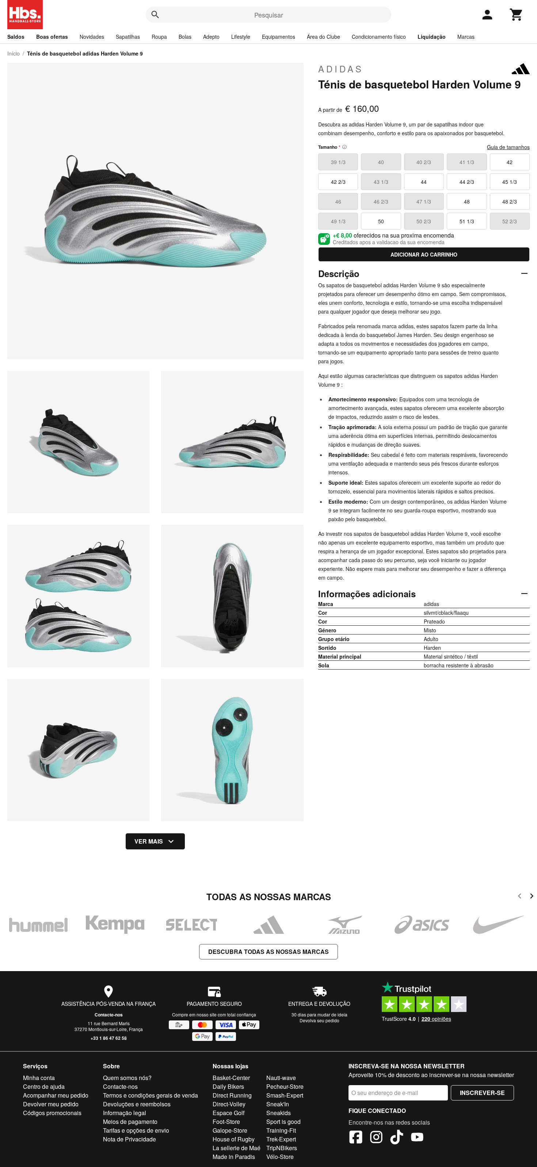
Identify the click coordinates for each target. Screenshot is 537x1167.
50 (381, 221)
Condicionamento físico (379, 36)
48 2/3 (509, 201)
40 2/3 (423, 162)
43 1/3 (381, 181)
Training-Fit (281, 1130)
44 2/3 (467, 181)
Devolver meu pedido (51, 1104)
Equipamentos (278, 36)
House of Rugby (234, 1139)
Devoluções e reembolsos (137, 1104)
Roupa (159, 36)
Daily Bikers (228, 1086)
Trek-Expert (281, 1139)
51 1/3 (467, 221)
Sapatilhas (128, 36)
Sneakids (278, 1113)
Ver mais (148, 841)
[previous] (519, 897)
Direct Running (232, 1095)
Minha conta (39, 1077)
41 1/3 (467, 162)
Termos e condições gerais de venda (150, 1095)
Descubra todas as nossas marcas (268, 951)
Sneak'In (277, 1104)
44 (424, 181)
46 (338, 201)
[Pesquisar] (155, 15)
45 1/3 (509, 181)
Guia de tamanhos (508, 147)
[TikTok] (396, 1138)
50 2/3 (423, 221)
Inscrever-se (482, 1092)
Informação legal (124, 1113)
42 (510, 162)
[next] (531, 897)
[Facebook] (356, 1138)
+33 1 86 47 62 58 (109, 1038)
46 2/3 (381, 201)
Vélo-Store (280, 1156)
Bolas (185, 36)
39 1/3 (338, 162)
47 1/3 (423, 201)
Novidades (92, 36)
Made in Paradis (234, 1156)
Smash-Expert (284, 1095)
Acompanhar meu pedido (55, 1095)
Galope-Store (230, 1130)
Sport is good (283, 1121)
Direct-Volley (229, 1104)
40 (381, 162)
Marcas (466, 36)
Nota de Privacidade (129, 1139)
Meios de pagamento (130, 1121)
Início (13, 53)
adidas (340, 69)
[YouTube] (417, 1138)
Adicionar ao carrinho (424, 254)
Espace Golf (228, 1113)
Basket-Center (231, 1077)
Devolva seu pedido (319, 1020)
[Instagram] (376, 1138)
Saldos (15, 36)
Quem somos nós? (127, 1077)
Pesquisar (268, 14)
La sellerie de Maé (236, 1148)
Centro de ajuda (44, 1086)
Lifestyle (240, 36)
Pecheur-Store (285, 1086)
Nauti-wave (281, 1077)
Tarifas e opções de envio (136, 1130)
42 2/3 (338, 181)
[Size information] (344, 146)
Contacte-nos (109, 1015)
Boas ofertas (52, 36)
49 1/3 (338, 221)
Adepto (211, 36)
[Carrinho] (516, 14)
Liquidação (432, 36)
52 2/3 (509, 221)
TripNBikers (281, 1148)
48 (467, 201)
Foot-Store (226, 1121)
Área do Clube (323, 36)
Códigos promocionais (52, 1113)
